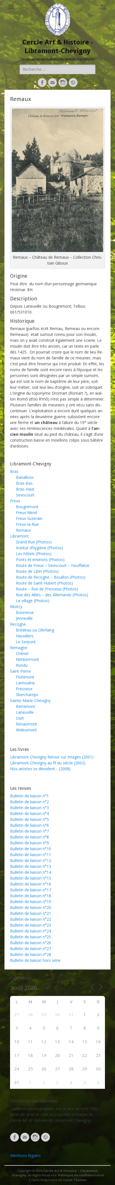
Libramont (19, 536)
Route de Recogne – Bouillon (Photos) (50, 577)
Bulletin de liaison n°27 (30, 948)
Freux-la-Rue (27, 524)
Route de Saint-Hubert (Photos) (44, 583)
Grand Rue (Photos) (34, 542)
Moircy (16, 606)
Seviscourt (25, 495)
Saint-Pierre (20, 671)
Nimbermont (27, 659)
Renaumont (26, 724)
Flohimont (25, 677)
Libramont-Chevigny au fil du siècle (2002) (47, 762)
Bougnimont (27, 506)
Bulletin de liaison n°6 (29, 825)
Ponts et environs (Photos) (40, 559)
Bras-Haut (25, 489)
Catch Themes (75, 1180)
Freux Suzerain (29, 518)
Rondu (22, 665)
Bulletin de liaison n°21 (30, 913)
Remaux (23, 530)
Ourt (20, 718)
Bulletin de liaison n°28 (30, 954)
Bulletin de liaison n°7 (29, 831)
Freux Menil (26, 512)
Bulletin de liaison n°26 (30, 942)
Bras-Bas (24, 483)
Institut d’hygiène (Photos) (39, 547)
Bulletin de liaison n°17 (30, 889)
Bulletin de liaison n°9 (29, 842)
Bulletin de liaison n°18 (30, 895)
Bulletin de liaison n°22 (30, 919)
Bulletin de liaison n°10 (30, 848)
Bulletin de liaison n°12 (30, 860)
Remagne (18, 647)
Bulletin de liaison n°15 (30, 878)
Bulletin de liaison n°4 (29, 813)
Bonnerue (25, 612)
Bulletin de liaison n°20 (30, 907)
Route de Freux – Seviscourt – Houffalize (52, 565)
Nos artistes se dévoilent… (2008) (40, 768)
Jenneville (24, 618)
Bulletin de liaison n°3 (29, 807)
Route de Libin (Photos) (37, 571)
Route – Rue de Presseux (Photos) (47, 589)
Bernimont (25, 706)
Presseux (24, 688)
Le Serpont (26, 641)
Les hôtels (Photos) (33, 553)
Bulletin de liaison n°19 (30, 901)
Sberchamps (27, 694)
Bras (14, 471)
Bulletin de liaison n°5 (29, 819)
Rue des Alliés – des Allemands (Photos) (52, 594)
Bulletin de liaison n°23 (30, 925)
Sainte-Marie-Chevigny (30, 700)
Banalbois (25, 477)
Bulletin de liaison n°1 (29, 795)
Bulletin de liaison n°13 (30, 866)
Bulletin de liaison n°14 (30, 872)
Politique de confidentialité (81, 1175)
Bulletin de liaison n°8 (29, 837)
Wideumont (26, 729)
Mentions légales (25, 1155)
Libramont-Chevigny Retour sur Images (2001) (52, 757)
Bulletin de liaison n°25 (30, 936)
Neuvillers (24, 636)
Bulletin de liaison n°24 (30, 931)
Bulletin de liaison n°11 (30, 854)
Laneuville (25, 712)
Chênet (22, 653)
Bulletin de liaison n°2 (29, 801)
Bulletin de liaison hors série (35, 960)
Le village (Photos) (32, 600)
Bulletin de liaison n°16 (30, 884)
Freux (15, 500)
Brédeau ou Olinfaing (35, 630)
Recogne (18, 624)
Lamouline (25, 682)
